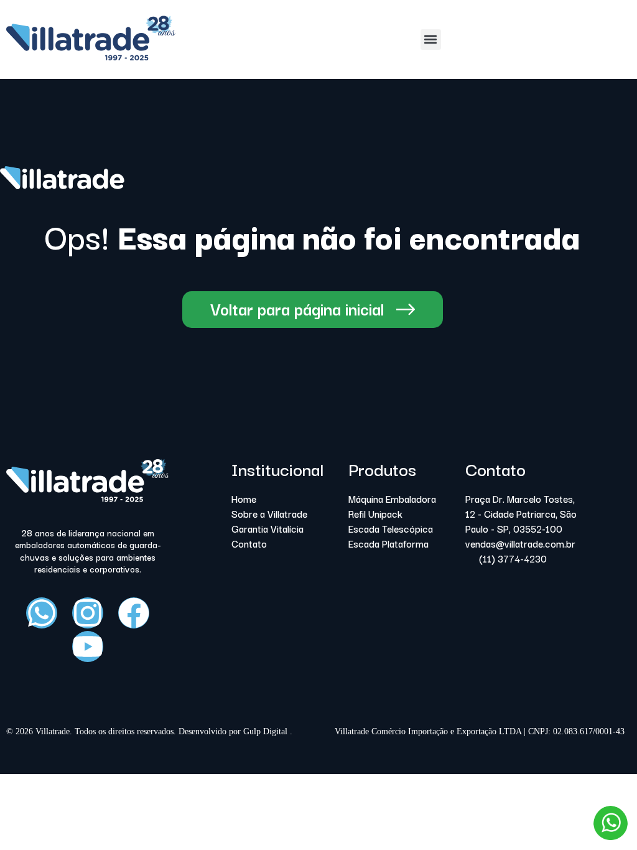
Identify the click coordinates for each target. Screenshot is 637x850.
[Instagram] (87, 612)
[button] (431, 39)
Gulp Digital (266, 731)
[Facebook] (133, 612)
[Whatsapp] (41, 612)
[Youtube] (87, 646)
